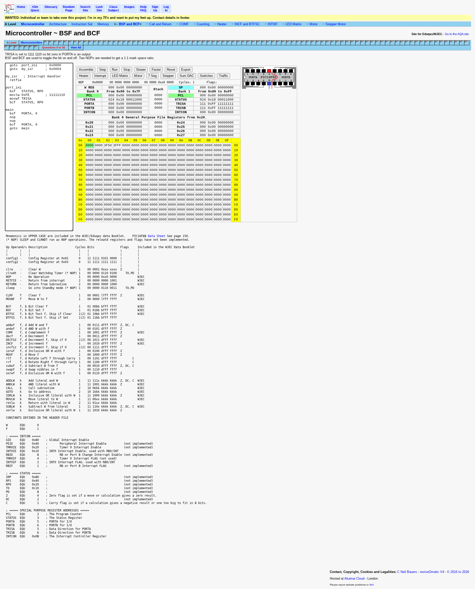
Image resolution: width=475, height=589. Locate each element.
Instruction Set (82, 24)
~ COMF (182, 24)
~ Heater (220, 24)
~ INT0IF (271, 24)
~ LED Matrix (292, 24)
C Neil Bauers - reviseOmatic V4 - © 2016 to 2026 (433, 572)
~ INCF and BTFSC (246, 24)
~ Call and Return (158, 24)
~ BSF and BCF (128, 24)
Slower (141, 69)
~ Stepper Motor (334, 24)
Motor (138, 76)
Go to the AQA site (457, 34)
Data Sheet (156, 236)
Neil (371, 584)
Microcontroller (33, 24)
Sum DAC (187, 76)
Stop (126, 69)
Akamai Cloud (354, 578)
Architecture (58, 24)
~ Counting (201, 24)
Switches (206, 76)
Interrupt (100, 76)
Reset (171, 69)
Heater (83, 76)
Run (115, 69)
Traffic (223, 76)
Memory (103, 24)
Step (102, 69)
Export (185, 69)
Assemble (86, 69)
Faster (156, 69)
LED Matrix (120, 76)
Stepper (168, 76)
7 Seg (152, 76)
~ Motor (312, 24)
